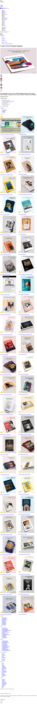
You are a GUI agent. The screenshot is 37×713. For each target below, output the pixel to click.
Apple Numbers (4, 671)
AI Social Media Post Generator (6, 630)
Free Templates (4, 675)
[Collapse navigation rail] (8, 8)
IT (2, 658)
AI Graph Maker (4, 637)
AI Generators (4, 617)
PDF (3, 669)
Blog (3, 686)
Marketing (3, 653)
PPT (2, 664)
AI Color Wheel (4, 643)
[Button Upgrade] (1, 35)
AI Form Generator (5, 633)
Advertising (4, 655)
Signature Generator (5, 644)
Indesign (3, 674)
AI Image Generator (5, 628)
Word (3, 663)
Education (3, 660)
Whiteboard (4, 621)
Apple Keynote (4, 672)
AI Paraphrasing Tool (5, 647)
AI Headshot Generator (5, 642)
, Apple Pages (4, 110)
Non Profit (3, 659)
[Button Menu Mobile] (1, 0)
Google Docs (4, 667)
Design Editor (4, 619)
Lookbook (3, 40)
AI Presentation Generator (6, 634)
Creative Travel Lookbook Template (7, 43)
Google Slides (4, 668)
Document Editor (4, 618)
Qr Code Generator (5, 640)
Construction (4, 657)
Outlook (3, 666)
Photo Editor (4, 623)
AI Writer (3, 632)
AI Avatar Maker (4, 645)
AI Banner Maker (4, 631)
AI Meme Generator (5, 641)
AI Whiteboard (4, 635)
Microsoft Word (4, 109)
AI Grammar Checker (5, 649)
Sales (3, 654)
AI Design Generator (5, 629)
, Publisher (3, 111)
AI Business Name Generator (6, 650)
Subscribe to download (4, 98)
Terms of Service (4, 683)
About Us (3, 679)
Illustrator (3, 673)
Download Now (2, 699)
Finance (3, 656)
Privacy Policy (4, 682)
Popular (3, 676)
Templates (3, 38)
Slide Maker (4, 620)
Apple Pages (4, 670)
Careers (3, 685)
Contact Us (3, 681)
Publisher (3, 665)
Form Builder (4, 622)
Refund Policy (4, 684)
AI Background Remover (5, 646)
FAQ (3, 687)
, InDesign (3, 112)
